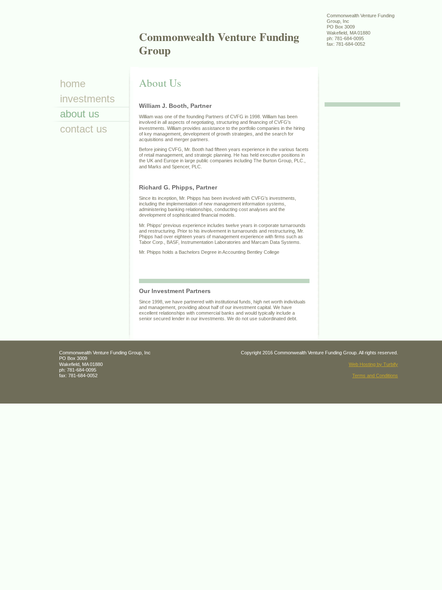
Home (72, 83)
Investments (87, 98)
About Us (79, 114)
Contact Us (83, 129)
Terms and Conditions (375, 375)
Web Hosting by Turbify (373, 364)
